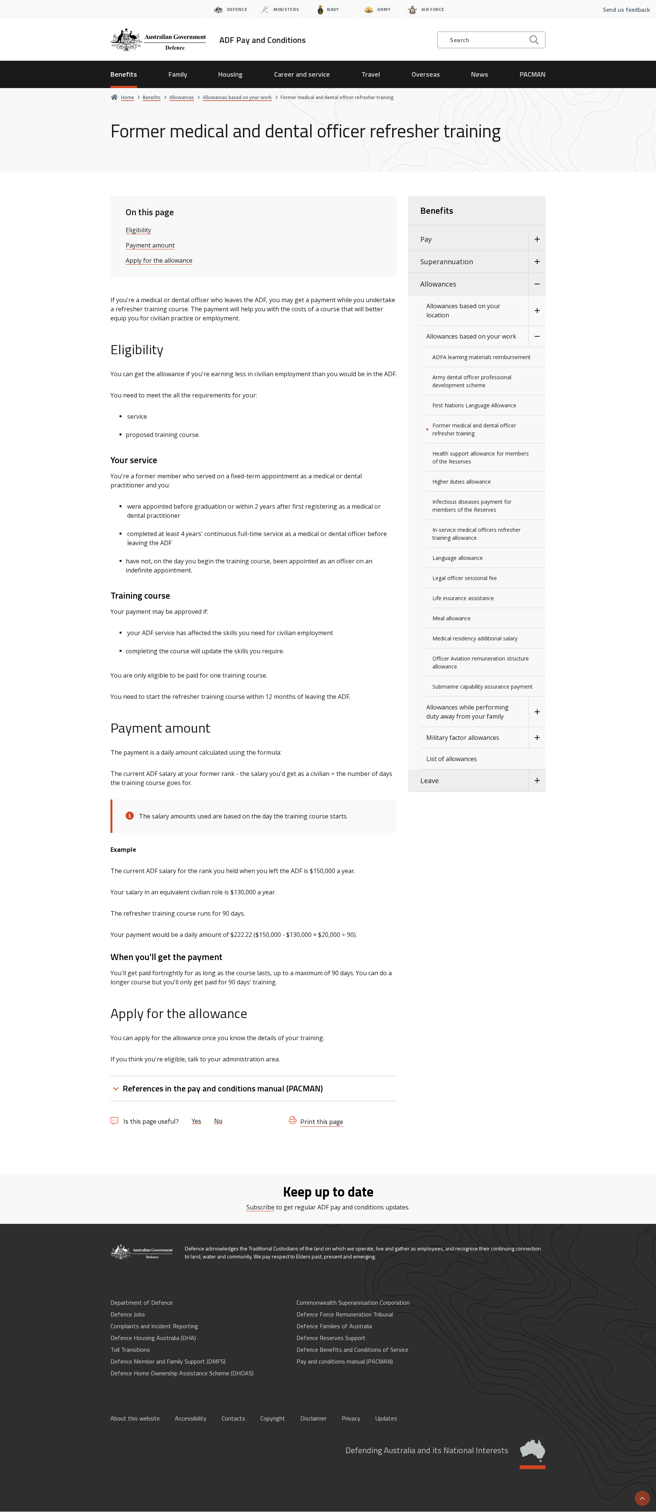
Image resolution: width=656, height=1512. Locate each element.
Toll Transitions (130, 1349)
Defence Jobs (127, 1314)
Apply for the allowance (159, 260)
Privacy (351, 1418)
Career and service (302, 74)
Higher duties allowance (461, 481)
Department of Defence (141, 1302)
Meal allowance (451, 618)
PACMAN (533, 74)
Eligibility (138, 230)
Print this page (321, 1121)
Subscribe (260, 1207)
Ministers (286, 9)
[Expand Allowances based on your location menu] (537, 310)
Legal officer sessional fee (464, 578)
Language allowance (457, 557)
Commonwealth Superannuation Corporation (353, 1302)
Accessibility (191, 1418)
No (218, 1121)
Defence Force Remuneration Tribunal (344, 1314)
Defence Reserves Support (331, 1337)
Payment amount (150, 245)
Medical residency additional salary (474, 638)
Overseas (426, 74)
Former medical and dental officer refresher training (474, 429)
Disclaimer (313, 1418)
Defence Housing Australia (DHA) (153, 1337)
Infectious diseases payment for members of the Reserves (471, 505)
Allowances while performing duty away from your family (467, 712)
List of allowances (451, 759)
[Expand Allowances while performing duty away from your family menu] (537, 712)
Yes (196, 1121)
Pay (426, 239)
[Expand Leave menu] (537, 780)
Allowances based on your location (463, 310)
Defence (237, 9)
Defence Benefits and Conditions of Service (352, 1349)
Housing (230, 74)
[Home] (141, 1252)
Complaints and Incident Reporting (154, 1326)
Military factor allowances (462, 737)
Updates (386, 1418)
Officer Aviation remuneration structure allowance (480, 662)
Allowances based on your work (471, 336)
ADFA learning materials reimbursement (481, 357)
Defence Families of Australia (334, 1326)
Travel (370, 74)
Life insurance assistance (463, 598)
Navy (333, 9)
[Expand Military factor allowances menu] (537, 737)
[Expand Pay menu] (537, 239)
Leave (429, 780)
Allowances (438, 284)
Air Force (433, 9)
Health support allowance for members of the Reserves (480, 457)
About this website (135, 1418)
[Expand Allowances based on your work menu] (537, 336)
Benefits (123, 74)
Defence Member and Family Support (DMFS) (168, 1361)
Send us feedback (626, 9)
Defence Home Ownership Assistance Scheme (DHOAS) (182, 1373)
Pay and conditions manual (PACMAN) (344, 1361)
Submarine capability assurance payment (482, 686)
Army (383, 9)
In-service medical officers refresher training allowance (476, 533)
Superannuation (446, 261)
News (479, 74)
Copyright (272, 1418)
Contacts (233, 1418)
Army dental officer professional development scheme (471, 381)
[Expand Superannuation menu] (537, 262)
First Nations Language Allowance (474, 405)
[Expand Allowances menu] (537, 284)
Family (178, 74)
